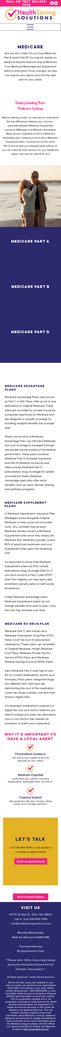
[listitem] (30, 249)
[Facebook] (52, 3)
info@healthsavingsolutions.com (31, 923)
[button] (30, 861)
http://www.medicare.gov (36, 1029)
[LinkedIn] (56, 3)
